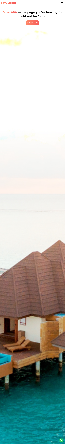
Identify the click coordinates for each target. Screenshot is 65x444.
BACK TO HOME (32, 23)
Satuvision (8, 3)
